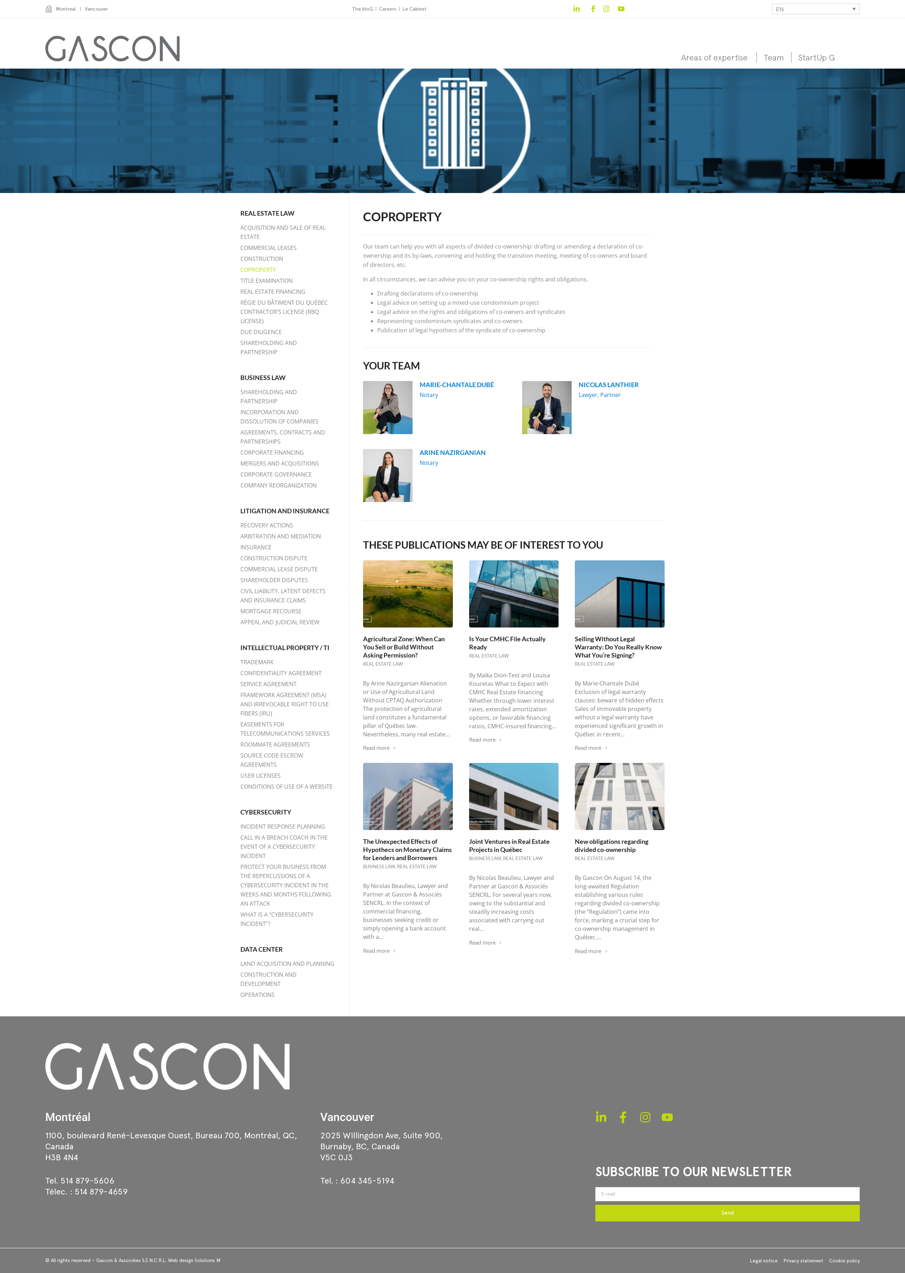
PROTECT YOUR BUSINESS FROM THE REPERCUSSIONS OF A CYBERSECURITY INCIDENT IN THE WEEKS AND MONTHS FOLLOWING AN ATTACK (285, 885)
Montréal (67, 1117)
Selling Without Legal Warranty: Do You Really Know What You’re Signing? (618, 647)
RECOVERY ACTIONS (266, 525)
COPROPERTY (258, 270)
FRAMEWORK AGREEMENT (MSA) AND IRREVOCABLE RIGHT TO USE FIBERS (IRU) (284, 704)
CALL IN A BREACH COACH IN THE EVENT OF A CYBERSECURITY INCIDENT (284, 847)
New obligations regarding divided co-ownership (611, 845)
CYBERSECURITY (265, 812)
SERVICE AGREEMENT (268, 684)
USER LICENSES (260, 775)
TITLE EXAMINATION (266, 281)
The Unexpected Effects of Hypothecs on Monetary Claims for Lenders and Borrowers (407, 849)
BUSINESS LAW (263, 377)
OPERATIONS (257, 995)
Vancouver (347, 1117)
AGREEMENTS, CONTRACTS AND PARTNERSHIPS (282, 436)
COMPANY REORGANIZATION (278, 485)
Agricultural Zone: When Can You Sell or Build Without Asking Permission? (404, 647)
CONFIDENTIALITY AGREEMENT (281, 673)
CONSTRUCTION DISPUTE (274, 558)
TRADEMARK (257, 662)
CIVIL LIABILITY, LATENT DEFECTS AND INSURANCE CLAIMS (283, 595)
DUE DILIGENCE (261, 332)
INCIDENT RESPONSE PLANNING (282, 826)
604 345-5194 (367, 1180)
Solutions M (207, 1260)
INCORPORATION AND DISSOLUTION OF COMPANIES (279, 416)
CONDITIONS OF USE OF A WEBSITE (286, 786)
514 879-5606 (87, 1180)
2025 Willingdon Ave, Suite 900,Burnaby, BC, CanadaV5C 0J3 (381, 1146)
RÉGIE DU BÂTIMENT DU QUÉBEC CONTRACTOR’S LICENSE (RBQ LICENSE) (284, 312)
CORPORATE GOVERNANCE (276, 474)
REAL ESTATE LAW (267, 213)
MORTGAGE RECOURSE (271, 611)
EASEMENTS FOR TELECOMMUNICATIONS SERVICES (285, 728)
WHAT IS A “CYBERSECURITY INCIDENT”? (277, 919)
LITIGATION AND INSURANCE (284, 511)
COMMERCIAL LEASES (268, 248)
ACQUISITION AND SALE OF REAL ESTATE (283, 232)
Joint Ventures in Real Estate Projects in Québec (509, 845)
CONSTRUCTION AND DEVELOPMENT (268, 979)
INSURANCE (256, 547)
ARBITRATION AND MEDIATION (280, 536)
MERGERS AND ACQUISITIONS (279, 463)
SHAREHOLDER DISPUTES (274, 580)
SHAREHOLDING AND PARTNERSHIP (268, 347)
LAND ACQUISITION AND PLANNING (287, 964)
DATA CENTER (261, 949)
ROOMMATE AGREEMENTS (275, 744)
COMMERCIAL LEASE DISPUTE (279, 569)
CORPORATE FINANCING (272, 452)
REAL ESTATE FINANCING (272, 292)
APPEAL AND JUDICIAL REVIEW (280, 622)
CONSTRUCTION (261, 259)
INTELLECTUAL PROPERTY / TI (284, 648)
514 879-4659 (101, 1191)
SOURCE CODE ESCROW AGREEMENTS (271, 760)
